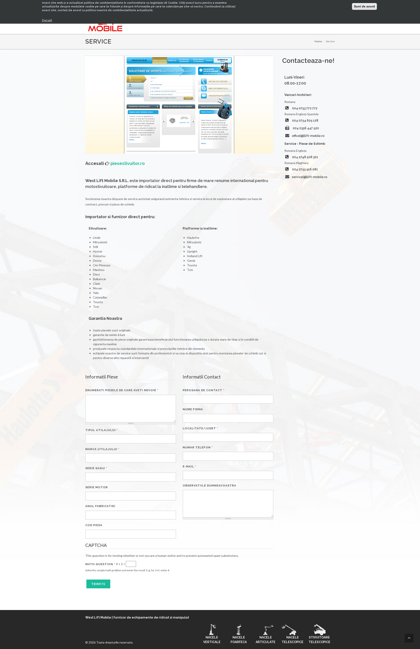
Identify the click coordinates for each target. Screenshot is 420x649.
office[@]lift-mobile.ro (308, 136)
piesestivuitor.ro (127, 163)
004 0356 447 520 (306, 128)
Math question (100, 564)
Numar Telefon (198, 447)
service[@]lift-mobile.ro (309, 177)
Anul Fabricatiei (100, 506)
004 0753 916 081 (305, 169)
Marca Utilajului (102, 449)
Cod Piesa (93, 525)
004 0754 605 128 (305, 120)
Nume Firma (193, 409)
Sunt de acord (364, 6)
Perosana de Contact (203, 390)
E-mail (189, 466)
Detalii (47, 20)
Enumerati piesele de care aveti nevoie (121, 390)
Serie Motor (96, 487)
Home (318, 41)
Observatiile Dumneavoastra (209, 485)
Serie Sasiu (96, 468)
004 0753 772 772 (304, 108)
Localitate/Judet (200, 428)
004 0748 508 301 (305, 157)
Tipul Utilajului (101, 430)
